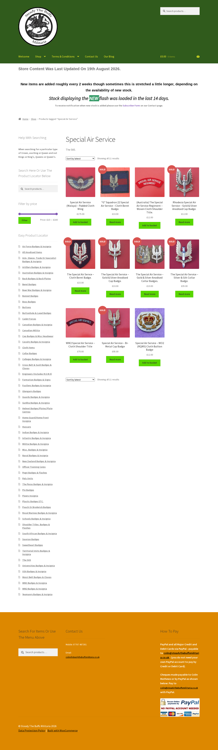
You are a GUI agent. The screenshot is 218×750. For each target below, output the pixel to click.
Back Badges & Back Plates (36, 278)
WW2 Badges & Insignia (34, 588)
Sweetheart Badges (32, 545)
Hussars (26, 426)
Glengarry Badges (31, 391)
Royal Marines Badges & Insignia (39, 512)
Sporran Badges (30, 539)
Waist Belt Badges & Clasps (36, 577)
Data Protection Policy (31, 730)
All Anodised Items (32, 252)
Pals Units (27, 478)
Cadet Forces (29, 318)
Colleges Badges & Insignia (36, 359)
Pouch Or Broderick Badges (36, 507)
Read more (115, 222)
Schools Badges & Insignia (36, 518)
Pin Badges (28, 490)
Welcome (23, 56)
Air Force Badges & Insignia (36, 246)
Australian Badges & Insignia (37, 272)
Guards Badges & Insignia (36, 397)
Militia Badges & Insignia (35, 443)
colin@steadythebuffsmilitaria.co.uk (82, 657)
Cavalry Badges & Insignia (36, 341)
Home (25, 118)
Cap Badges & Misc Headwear (37, 336)
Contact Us (91, 56)
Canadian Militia (31, 330)
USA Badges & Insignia (34, 571)
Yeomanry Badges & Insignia (37, 594)
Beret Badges (29, 284)
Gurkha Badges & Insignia (36, 402)
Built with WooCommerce (63, 730)
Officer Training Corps (34, 466)
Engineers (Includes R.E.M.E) (37, 373)
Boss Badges (29, 301)
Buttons (26, 307)
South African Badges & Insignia (39, 533)
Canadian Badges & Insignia (37, 324)
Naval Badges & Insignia (35, 455)
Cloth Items (28, 347)
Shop (38, 56)
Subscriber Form (131, 105)
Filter (24, 220)
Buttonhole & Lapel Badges (36, 313)
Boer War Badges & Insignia (36, 290)
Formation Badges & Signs (36, 379)
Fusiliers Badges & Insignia (36, 385)
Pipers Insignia (30, 495)
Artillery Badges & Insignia (36, 267)
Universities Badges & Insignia (38, 565)
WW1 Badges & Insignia (34, 582)
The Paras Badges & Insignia (37, 484)
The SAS (26, 560)
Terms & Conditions (63, 56)
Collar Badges (29, 353)
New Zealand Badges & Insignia (39, 461)
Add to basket (80, 222)
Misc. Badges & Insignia (35, 449)
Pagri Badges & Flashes (34, 472)
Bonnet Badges (30, 295)
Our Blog (109, 56)
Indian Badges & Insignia (35, 432)
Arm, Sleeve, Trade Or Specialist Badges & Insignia (39, 259)
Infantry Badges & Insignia (36, 438)
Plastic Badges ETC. (32, 501)
